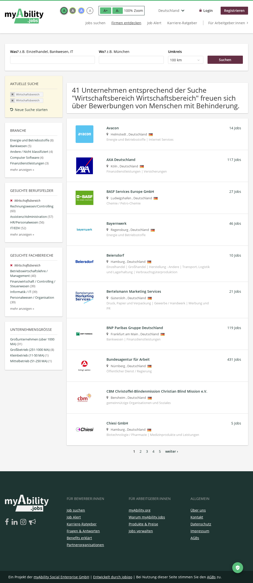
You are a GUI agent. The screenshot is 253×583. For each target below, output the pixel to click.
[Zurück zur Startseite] (24, 16)
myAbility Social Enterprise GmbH (61, 577)
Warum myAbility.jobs (147, 517)
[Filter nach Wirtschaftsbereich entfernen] (12, 201)
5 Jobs (236, 423)
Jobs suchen (95, 23)
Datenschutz (200, 524)
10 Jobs (235, 255)
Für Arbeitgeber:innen (226, 23)
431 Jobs (234, 359)
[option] (64, 10)
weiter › (171, 451)
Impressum (199, 531)
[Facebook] (8, 522)
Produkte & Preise (143, 524)
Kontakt (196, 517)
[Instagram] (24, 522)
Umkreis (175, 51)
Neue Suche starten (31, 109)
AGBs (194, 538)
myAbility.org (139, 510)
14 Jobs (235, 128)
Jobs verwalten (141, 531)
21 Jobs (235, 291)
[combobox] (52, 60)
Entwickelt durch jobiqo (112, 577)
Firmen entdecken (126, 23)
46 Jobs (235, 223)
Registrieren (234, 10)
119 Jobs (234, 327)
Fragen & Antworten (83, 531)
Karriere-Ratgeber (182, 23)
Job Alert (154, 23)
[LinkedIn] (15, 522)
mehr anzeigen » (22, 170)
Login (208, 10)
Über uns (198, 510)
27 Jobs (235, 191)
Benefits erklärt (79, 538)
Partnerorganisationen (85, 544)
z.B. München (114, 51)
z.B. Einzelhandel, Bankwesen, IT (41, 51)
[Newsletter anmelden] (32, 522)
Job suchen (76, 510)
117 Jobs (234, 159)
